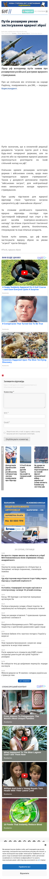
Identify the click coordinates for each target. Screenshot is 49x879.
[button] (45, 845)
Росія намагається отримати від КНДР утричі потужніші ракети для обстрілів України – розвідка (21, 654)
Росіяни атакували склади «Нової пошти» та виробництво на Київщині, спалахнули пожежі (23, 607)
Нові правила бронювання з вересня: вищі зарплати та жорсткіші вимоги (21, 644)
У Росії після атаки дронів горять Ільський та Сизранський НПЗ (25, 471)
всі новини (25, 681)
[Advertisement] (24, 120)
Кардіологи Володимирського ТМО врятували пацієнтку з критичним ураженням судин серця (23, 625)
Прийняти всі (24, 867)
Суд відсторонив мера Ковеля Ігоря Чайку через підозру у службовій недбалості (24, 579)
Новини (14, 33)
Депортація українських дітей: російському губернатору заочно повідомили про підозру (11, 473)
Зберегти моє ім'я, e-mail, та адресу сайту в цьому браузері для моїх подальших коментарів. (23, 433)
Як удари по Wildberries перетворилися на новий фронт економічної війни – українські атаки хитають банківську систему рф (41, 476)
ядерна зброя (26, 33)
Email (7, 422)
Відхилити (24, 873)
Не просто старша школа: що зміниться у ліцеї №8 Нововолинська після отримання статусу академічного (23, 557)
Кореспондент (9, 88)
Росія (19, 33)
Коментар (9, 392)
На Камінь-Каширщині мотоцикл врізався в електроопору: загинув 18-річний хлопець (21, 589)
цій (39, 860)
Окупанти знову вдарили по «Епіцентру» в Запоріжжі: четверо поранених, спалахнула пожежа (21, 569)
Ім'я (6, 413)
